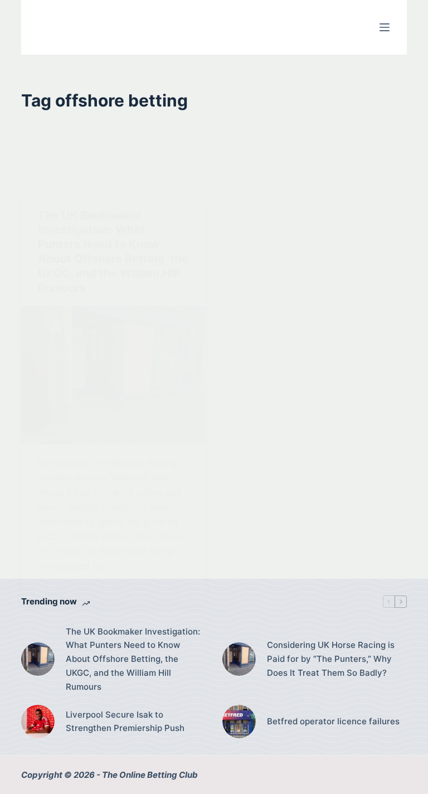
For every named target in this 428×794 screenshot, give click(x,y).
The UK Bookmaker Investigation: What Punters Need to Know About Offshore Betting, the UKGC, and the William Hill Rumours (133, 659)
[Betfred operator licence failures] (239, 721)
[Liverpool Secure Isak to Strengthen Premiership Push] (38, 721)
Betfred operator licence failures (333, 721)
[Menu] (385, 27)
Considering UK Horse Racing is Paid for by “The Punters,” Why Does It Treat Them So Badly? (331, 659)
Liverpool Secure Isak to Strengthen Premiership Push (125, 721)
